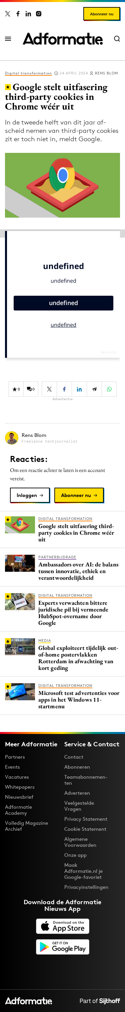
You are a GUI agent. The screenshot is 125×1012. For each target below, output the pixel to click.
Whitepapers (20, 787)
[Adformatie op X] (7, 13)
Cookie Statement (85, 829)
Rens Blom (106, 73)
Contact (73, 757)
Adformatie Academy (18, 810)
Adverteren (77, 793)
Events (12, 767)
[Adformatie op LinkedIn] (28, 13)
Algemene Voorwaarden (80, 842)
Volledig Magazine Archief (26, 826)
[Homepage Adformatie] (63, 38)
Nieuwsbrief (19, 797)
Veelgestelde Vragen (79, 806)
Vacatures (17, 777)
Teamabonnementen (86, 780)
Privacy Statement (85, 819)
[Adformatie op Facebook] (18, 13)
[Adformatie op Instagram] (38, 13)
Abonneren (77, 767)
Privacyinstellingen (86, 887)
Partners (15, 757)
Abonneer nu (101, 13)
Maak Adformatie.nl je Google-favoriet (83, 871)
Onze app (75, 855)
